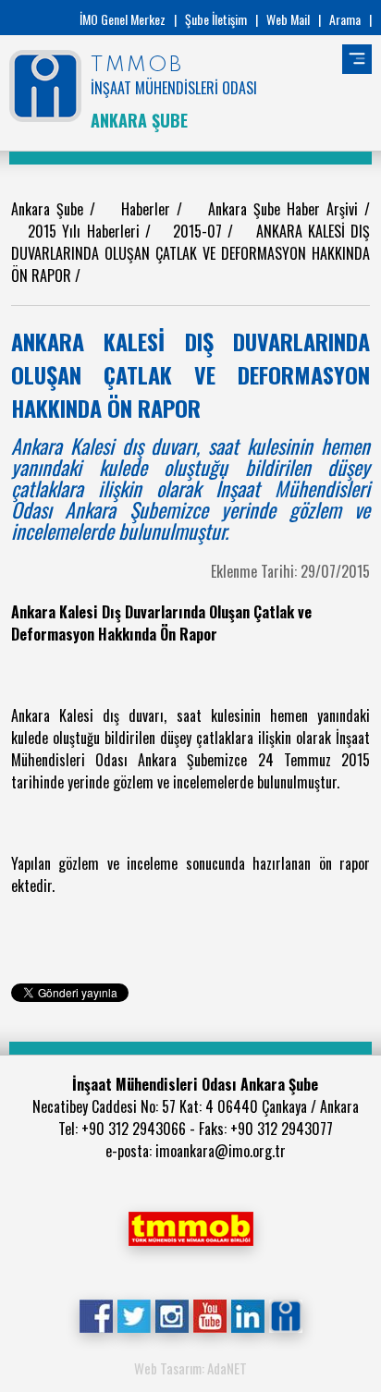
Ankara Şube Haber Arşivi (286, 209)
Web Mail (288, 19)
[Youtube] (209, 1314)
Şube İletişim (216, 19)
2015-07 (200, 231)
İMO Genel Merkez (123, 19)
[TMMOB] (190, 1226)
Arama (345, 19)
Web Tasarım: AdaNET (190, 1368)
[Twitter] (134, 1314)
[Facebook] (96, 1314)
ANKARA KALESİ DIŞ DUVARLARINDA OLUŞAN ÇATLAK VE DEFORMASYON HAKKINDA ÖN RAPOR (190, 253)
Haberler (149, 209)
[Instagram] (171, 1314)
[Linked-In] (247, 1314)
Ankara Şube (50, 209)
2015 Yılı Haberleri (86, 231)
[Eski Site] (285, 1314)
